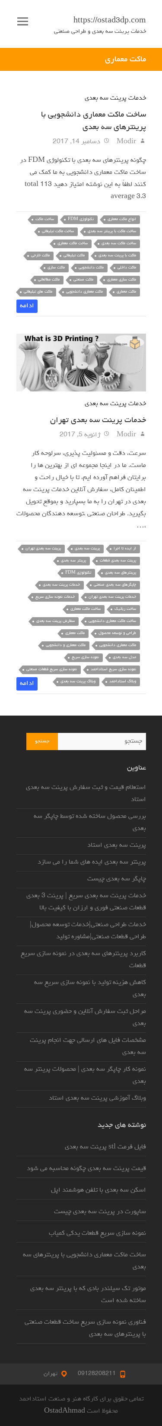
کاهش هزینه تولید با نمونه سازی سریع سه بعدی (90, 989)
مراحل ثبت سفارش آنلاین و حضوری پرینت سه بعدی (85, 1018)
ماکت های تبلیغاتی (38, 292)
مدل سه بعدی (124, 657)
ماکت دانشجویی (91, 267)
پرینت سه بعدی (87, 548)
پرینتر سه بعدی (73, 560)
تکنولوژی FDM (81, 219)
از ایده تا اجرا (125, 548)
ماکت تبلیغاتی (74, 255)
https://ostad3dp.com (109, 21)
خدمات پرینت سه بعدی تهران (98, 420)
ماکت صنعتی (83, 280)
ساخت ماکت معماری (72, 243)
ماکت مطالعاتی (49, 280)
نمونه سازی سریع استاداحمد (113, 669)
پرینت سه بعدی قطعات (118, 560)
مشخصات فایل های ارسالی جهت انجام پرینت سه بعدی (88, 1047)
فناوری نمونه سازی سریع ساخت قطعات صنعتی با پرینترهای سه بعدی (85, 1328)
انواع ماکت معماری (122, 219)
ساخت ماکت (44, 219)
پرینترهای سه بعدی (120, 573)
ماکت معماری (126, 292)
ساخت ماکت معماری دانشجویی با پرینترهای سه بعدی (84, 1261)
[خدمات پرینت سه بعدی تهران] (81, 362)
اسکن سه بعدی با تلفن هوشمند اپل (98, 1190)
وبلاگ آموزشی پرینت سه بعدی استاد (97, 1098)
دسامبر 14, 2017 (77, 142)
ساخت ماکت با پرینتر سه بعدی (112, 231)
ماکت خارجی (40, 255)
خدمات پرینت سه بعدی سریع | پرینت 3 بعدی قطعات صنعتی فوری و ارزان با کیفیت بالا (86, 902)
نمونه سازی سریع (85, 657)
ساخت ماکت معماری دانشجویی (112, 621)
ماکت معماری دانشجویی (84, 292)
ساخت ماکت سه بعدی (119, 243)
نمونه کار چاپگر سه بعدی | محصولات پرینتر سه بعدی (85, 1075)
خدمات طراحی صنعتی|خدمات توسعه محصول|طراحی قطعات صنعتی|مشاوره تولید (88, 931)
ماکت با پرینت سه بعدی (117, 255)
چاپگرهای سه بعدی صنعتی (115, 585)
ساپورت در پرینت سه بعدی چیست (100, 1212)
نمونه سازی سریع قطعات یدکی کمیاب (97, 1233)
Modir (127, 142)
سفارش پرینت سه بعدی (55, 621)
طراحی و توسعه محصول (117, 633)
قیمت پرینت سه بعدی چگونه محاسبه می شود (86, 1169)
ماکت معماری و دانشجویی (66, 645)
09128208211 (97, 1373)
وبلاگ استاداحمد (122, 681)
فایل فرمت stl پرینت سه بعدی (105, 1147)
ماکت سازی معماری (121, 280)
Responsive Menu (22, 21)
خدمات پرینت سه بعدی (115, 98)
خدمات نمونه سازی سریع (55, 597)
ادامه (27, 306)
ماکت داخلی (127, 267)
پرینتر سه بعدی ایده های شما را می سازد (92, 862)
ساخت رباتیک (125, 609)
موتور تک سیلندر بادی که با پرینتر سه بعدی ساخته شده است (88, 1295)
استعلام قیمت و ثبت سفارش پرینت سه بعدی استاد (86, 794)
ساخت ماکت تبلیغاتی (58, 231)
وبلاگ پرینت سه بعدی (77, 681)
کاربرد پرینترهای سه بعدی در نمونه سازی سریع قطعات (83, 960)
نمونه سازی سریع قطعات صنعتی (51, 669)
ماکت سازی (56, 267)
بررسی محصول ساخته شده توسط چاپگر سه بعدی (90, 823)
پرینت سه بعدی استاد (116, 845)
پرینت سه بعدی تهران (43, 548)
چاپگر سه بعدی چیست (116, 879)
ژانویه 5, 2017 (81, 435)
